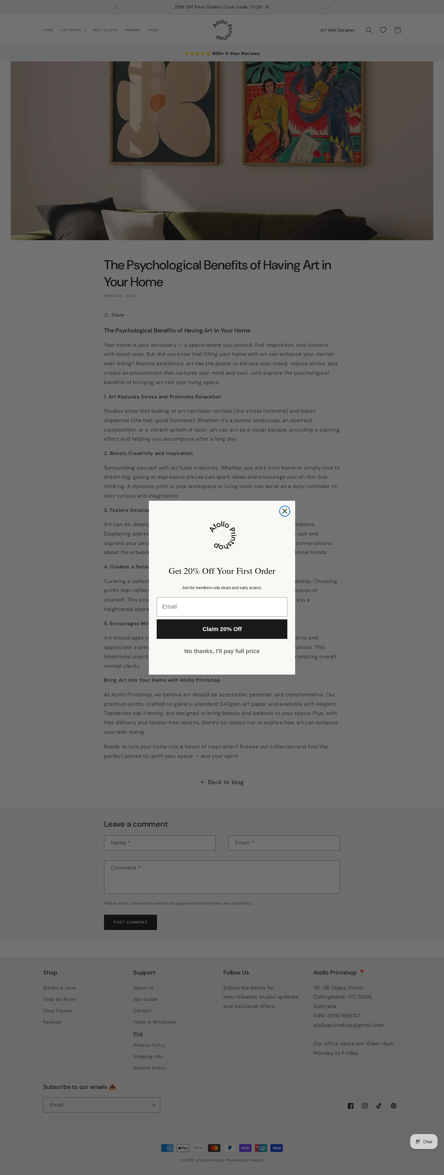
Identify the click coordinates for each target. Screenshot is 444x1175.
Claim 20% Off (222, 629)
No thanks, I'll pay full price (222, 651)
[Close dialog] (285, 511)
